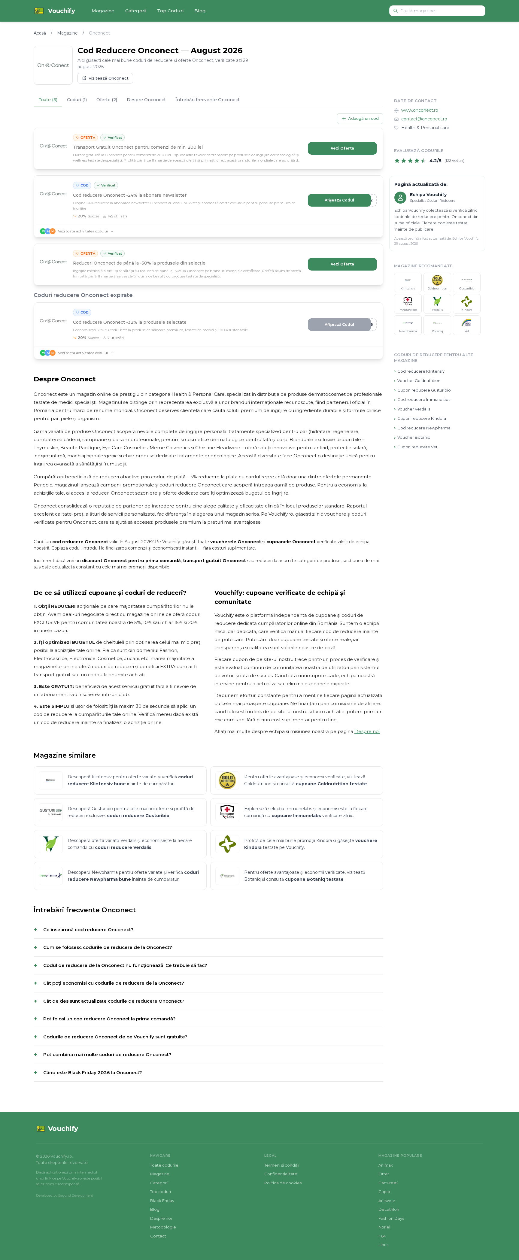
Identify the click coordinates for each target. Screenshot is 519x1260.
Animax (385, 1165)
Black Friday (162, 1200)
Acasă (40, 33)
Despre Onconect (146, 99)
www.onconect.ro (419, 110)
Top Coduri (170, 11)
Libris (383, 1244)
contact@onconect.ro (424, 119)
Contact (158, 1236)
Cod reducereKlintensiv (419, 371)
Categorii (135, 11)
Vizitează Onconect (109, 78)
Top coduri (160, 1191)
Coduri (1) (77, 99)
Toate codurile (164, 1165)
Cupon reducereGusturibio (422, 390)
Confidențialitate (280, 1173)
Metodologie (163, 1227)
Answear (386, 1200)
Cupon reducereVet (416, 447)
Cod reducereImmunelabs (422, 399)
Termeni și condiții (281, 1165)
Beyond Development (75, 1195)
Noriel (384, 1227)
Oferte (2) (106, 99)
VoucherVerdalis (412, 409)
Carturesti (388, 1182)
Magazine (103, 11)
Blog (200, 11)
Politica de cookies (283, 1182)
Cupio (384, 1191)
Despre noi (367, 731)
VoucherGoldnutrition (417, 380)
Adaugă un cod (363, 118)
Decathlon (388, 1209)
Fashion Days (391, 1218)
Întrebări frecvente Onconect (207, 99)
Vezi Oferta (342, 148)
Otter (383, 1173)
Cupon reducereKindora (420, 418)
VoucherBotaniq (412, 437)
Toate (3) (47, 99)
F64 (382, 1236)
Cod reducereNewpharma (422, 428)
